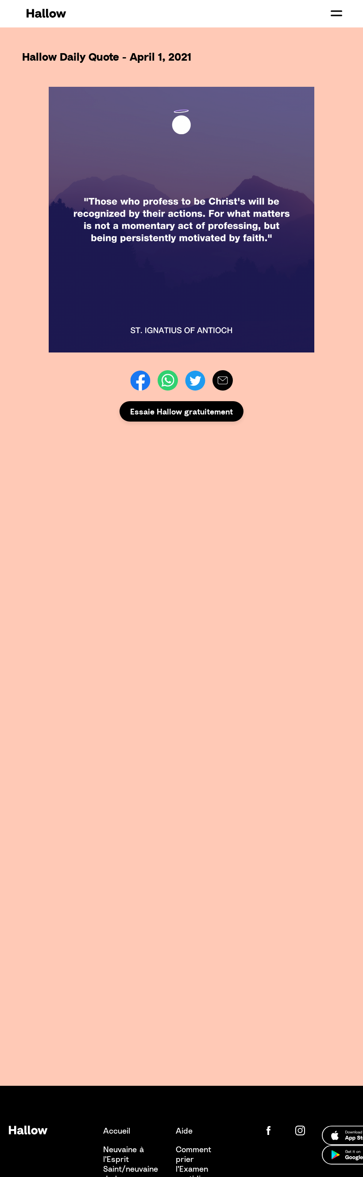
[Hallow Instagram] (302, 1130)
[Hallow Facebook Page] (275, 1130)
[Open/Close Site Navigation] (336, 13)
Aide (184, 1130)
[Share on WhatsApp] (168, 380)
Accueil (116, 1130)
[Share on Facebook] (140, 380)
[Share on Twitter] (195, 380)
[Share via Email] (222, 380)
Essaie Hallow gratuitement (181, 411)
